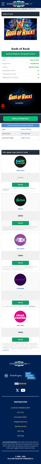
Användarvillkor (20, 417)
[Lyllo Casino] (20, 317)
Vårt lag (20, 431)
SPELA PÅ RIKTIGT (20, 118)
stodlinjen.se (6, 189)
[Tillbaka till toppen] (37, 461)
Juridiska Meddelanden (20, 407)
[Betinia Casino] (20, 200)
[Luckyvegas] (20, 280)
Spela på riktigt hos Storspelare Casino (20, 54)
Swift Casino (25, 138)
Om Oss (20, 412)
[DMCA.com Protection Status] (21, 383)
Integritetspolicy (20, 421)
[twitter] (17, 390)
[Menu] (3, 4)
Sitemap (20, 435)
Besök (20, 185)
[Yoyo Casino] (20, 240)
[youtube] (23, 390)
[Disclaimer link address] (16, 375)
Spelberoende (20, 426)
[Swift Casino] (20, 162)
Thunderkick (25, 133)
